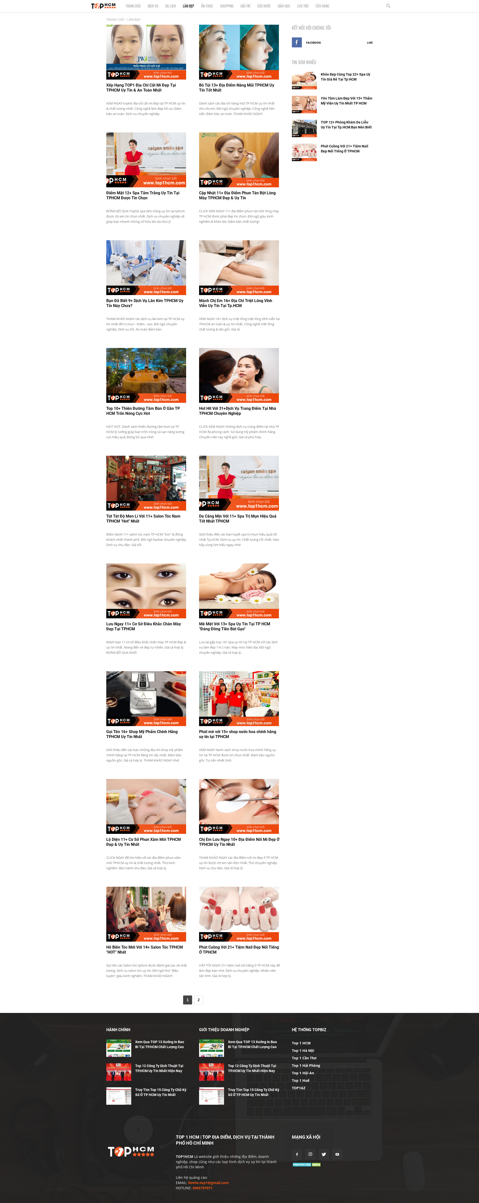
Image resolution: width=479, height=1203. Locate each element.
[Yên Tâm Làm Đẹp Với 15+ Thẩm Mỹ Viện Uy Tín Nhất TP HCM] (304, 104)
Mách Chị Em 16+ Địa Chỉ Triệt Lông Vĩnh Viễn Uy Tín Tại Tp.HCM (235, 303)
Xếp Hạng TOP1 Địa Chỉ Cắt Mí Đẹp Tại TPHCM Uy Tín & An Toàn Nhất (141, 88)
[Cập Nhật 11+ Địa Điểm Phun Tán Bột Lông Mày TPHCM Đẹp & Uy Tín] (239, 159)
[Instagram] (310, 1154)
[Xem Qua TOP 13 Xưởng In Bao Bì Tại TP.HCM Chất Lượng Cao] (118, 1048)
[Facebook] (297, 1154)
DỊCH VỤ (153, 5)
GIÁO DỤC (284, 5)
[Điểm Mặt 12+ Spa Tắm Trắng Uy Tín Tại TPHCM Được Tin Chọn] (146, 159)
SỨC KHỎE (264, 5)
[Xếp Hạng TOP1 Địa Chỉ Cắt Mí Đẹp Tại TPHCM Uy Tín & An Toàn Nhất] (146, 52)
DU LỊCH (170, 5)
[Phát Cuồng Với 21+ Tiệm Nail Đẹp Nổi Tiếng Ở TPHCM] (239, 914)
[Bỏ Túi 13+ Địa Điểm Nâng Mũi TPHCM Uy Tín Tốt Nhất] (239, 52)
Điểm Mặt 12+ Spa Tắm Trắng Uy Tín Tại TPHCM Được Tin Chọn (142, 195)
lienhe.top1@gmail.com (208, 1182)
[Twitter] (324, 1154)
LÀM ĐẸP (188, 5)
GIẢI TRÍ (245, 5)
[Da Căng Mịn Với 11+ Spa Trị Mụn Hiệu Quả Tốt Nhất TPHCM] (239, 483)
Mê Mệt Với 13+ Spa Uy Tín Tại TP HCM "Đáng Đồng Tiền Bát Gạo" (234, 626)
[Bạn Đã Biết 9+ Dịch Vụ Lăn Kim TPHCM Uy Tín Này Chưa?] (146, 267)
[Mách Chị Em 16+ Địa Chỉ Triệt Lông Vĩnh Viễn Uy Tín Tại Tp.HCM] (239, 267)
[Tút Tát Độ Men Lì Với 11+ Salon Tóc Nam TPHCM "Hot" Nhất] (146, 483)
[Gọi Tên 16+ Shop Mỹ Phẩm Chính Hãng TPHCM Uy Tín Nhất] (146, 698)
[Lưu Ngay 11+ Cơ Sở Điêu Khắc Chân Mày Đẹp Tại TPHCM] (146, 590)
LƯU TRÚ (303, 5)
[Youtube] (337, 1154)
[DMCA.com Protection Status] (307, 1166)
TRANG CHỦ (133, 5)
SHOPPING (227, 5)
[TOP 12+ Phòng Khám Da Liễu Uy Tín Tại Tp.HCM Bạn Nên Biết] (304, 128)
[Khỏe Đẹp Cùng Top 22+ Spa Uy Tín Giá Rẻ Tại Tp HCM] (304, 80)
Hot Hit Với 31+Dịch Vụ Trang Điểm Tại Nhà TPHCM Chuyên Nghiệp (237, 411)
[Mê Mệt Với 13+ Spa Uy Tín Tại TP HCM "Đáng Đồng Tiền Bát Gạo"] (239, 590)
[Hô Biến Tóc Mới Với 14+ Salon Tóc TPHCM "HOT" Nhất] (146, 914)
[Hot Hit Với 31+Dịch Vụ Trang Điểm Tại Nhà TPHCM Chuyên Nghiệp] (239, 375)
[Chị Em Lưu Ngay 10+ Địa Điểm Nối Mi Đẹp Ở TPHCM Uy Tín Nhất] (239, 806)
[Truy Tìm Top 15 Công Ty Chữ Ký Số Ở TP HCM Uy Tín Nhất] (118, 1096)
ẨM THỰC (207, 5)
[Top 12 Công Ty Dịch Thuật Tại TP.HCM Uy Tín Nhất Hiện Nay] (118, 1072)
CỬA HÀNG (322, 5)
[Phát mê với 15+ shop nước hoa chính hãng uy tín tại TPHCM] (239, 698)
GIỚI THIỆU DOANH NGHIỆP (224, 1029)
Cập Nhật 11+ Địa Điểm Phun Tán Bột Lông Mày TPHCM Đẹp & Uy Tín (237, 195)
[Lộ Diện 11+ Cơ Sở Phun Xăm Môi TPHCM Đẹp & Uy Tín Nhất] (146, 806)
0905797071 (203, 1188)
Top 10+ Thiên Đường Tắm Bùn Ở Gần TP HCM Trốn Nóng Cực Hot (143, 411)
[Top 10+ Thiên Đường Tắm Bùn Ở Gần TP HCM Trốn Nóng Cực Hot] (146, 375)
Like (370, 42)
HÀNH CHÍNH (118, 1029)
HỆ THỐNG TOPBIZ (309, 1029)
